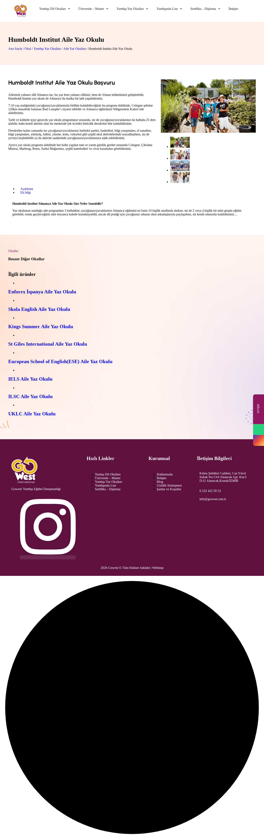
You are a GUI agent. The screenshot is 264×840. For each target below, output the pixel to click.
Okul (28, 48)
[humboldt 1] (180, 146)
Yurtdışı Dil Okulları (52, 8)
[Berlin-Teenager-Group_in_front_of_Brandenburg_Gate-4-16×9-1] (180, 170)
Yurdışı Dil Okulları (108, 474)
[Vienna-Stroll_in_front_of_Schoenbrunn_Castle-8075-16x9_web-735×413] (180, 182)
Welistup (158, 567)
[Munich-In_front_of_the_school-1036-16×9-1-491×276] (180, 158)
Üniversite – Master (91, 8)
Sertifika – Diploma (203, 8)
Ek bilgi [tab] (25, 192)
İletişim (233, 8)
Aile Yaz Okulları (74, 48)
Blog (160, 481)
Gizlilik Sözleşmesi (169, 485)
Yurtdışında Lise (167, 8)
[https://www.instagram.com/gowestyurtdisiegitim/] (258, 440)
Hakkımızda (165, 474)
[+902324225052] (258, 429)
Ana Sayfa (15, 48)
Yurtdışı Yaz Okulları (130, 8)
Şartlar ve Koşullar (169, 489)
